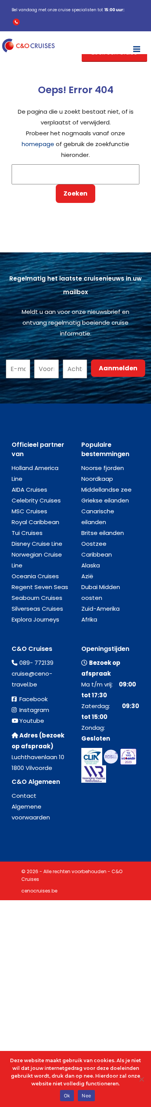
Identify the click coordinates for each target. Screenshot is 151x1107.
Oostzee (93, 544)
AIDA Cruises (29, 489)
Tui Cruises (27, 533)
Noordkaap (97, 479)
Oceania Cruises (35, 576)
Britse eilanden (102, 533)
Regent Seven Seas (40, 587)
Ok (67, 1095)
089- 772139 (36, 663)
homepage (38, 144)
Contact (24, 796)
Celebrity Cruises (36, 500)
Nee (86, 1095)
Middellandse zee (106, 489)
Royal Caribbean (35, 522)
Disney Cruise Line (37, 544)
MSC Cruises (29, 511)
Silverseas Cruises (37, 609)
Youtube (31, 721)
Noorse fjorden (102, 468)
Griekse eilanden (105, 500)
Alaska (90, 565)
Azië (87, 576)
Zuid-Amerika (100, 609)
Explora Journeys (35, 619)
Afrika (89, 619)
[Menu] (136, 45)
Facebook (33, 699)
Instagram (34, 710)
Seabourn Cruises (37, 598)
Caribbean (96, 554)
